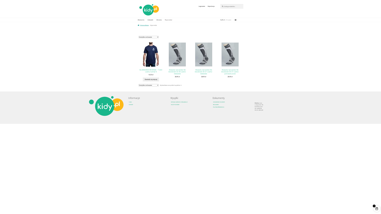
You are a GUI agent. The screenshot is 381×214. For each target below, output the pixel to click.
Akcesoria (141, 20)
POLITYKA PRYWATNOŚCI (218, 107)
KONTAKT (131, 104)
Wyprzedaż (168, 20)
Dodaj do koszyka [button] (177, 81)
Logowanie (202, 6)
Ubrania (159, 20)
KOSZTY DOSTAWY (175, 104)
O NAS (130, 102)
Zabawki (150, 20)
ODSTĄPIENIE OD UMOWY (219, 102)
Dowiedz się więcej (151, 79)
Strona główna (144, 25)
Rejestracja (211, 6)
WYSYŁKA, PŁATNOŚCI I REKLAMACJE (179, 102)
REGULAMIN (216, 104)
